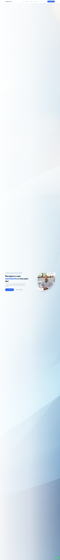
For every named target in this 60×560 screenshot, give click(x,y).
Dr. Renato (8, 1)
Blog (33, 1)
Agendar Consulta (51, 1)
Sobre (23, 1)
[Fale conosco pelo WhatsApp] (58, 558)
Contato (37, 1)
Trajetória (30, 1)
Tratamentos (26, 1)
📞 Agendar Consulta (9, 289)
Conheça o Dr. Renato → (19, 289)
